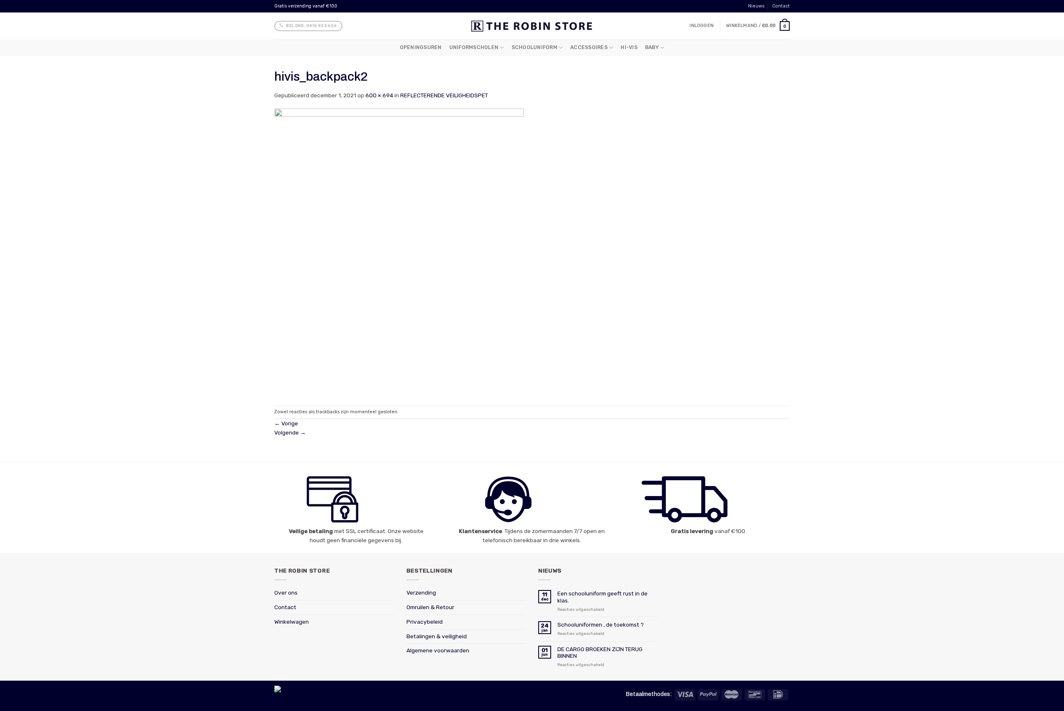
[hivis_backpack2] (399, 252)
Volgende (290, 432)
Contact (781, 6)
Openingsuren (421, 47)
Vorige (286, 423)
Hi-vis (629, 47)
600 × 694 (379, 95)
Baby (652, 47)
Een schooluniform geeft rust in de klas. (602, 596)
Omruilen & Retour (430, 607)
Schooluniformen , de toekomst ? (600, 624)
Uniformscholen (473, 47)
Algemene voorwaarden (437, 650)
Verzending (421, 592)
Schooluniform (534, 47)
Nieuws (756, 6)
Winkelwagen (291, 621)
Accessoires (589, 47)
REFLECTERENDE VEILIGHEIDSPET (444, 95)
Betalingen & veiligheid (436, 636)
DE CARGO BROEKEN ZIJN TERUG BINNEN (600, 652)
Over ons (286, 592)
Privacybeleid (424, 621)
